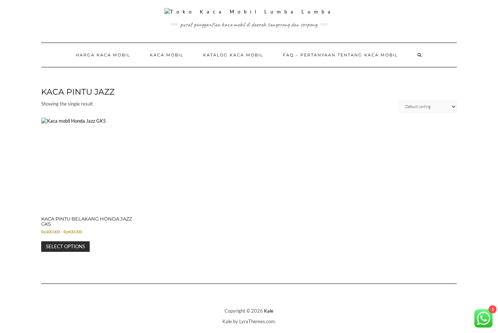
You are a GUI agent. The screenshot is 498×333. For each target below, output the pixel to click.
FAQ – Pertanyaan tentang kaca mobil (340, 55)
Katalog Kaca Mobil (233, 55)
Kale (268, 311)
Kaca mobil (166, 55)
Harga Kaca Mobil (103, 55)
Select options (65, 246)
